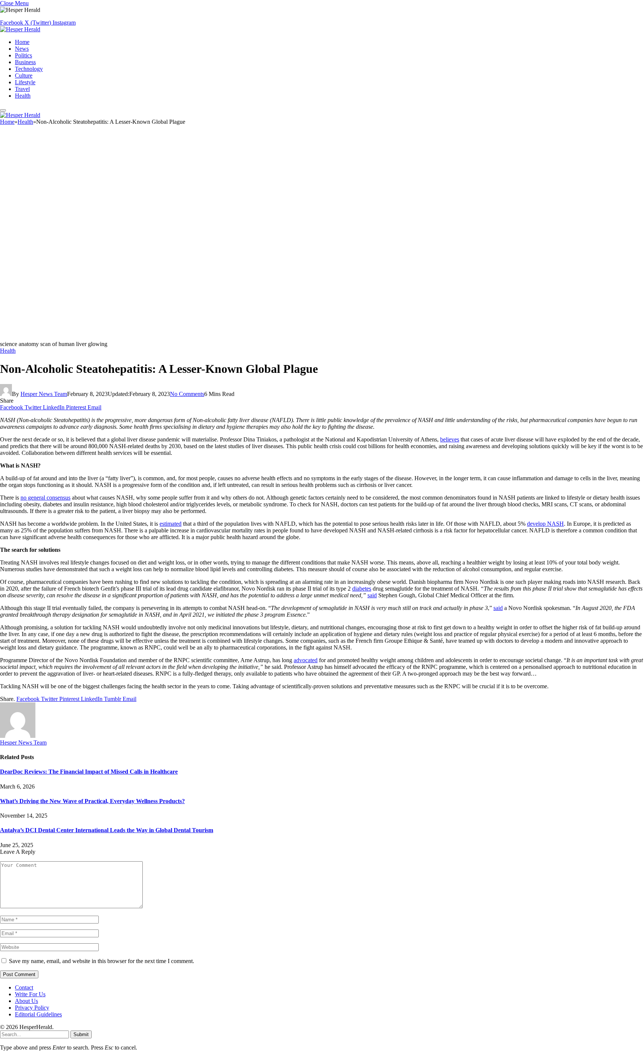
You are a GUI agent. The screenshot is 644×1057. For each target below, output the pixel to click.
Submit (81, 1034)
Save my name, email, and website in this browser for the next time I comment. (101, 961)
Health (23, 95)
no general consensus (45, 497)
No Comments (187, 394)
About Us (26, 1001)
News (22, 48)
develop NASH (545, 523)
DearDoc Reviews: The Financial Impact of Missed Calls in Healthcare (89, 771)
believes (449, 439)
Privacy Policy (32, 1007)
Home (22, 42)
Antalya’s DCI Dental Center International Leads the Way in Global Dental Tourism (106, 830)
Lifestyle (25, 82)
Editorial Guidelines (38, 1014)
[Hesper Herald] (20, 29)
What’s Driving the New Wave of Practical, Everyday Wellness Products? (92, 801)
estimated (170, 523)
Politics (23, 55)
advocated (306, 660)
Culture (23, 75)
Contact (24, 987)
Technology (29, 69)
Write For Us (30, 994)
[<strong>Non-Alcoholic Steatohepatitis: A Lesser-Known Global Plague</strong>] (223, 337)
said (372, 595)
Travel (22, 89)
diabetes (361, 588)
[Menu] (3, 110)
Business (25, 62)
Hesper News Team (43, 394)
